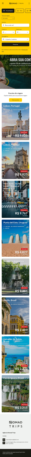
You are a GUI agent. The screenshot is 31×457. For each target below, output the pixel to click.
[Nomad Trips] (15, 424)
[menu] (29, 3)
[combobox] (15, 25)
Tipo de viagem (6, 15)
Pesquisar (15, 44)
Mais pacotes (15, 100)
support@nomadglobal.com (12, 439)
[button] (1, 10)
